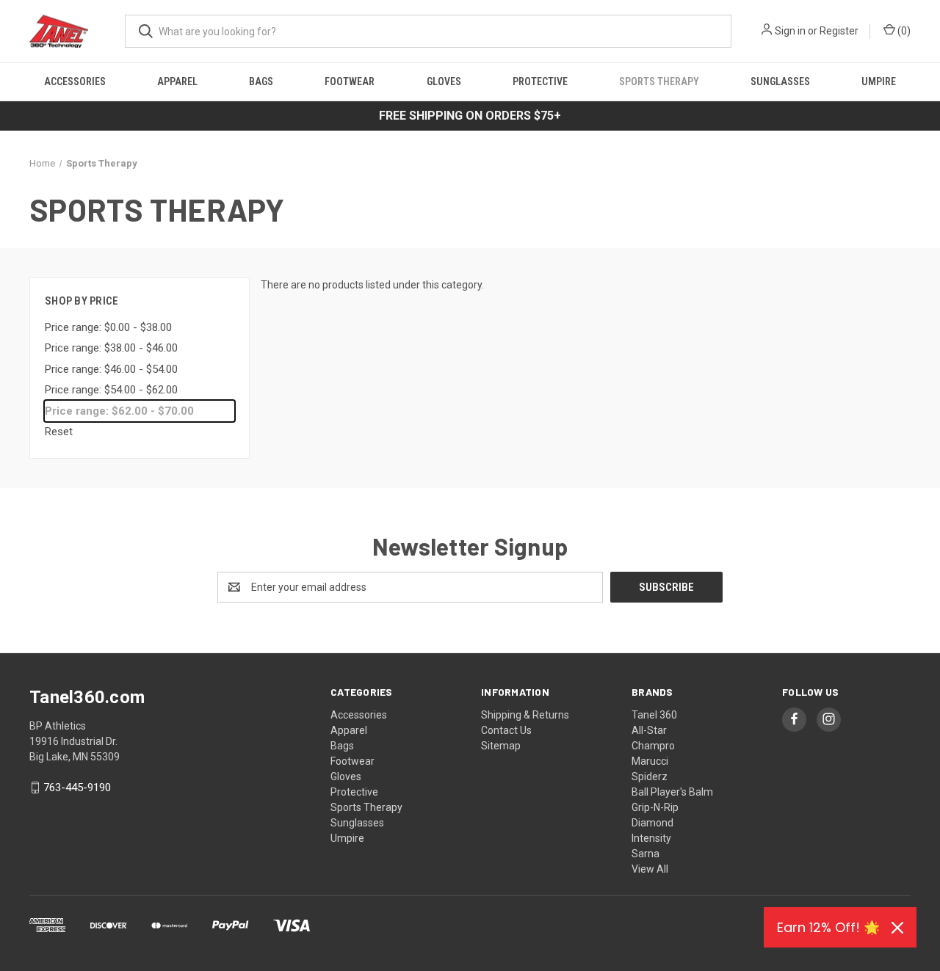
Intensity (651, 838)
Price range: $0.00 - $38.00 (108, 327)
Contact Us (506, 730)
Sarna (645, 853)
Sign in (790, 31)
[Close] (897, 928)
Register (839, 31)
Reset (59, 431)
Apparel (177, 81)
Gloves (444, 81)
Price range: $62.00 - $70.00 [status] (119, 411)
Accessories (75, 81)
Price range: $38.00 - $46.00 (111, 347)
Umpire (878, 81)
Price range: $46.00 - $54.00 (111, 369)
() (903, 31)
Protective (540, 81)
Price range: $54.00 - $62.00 (111, 389)
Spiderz (650, 776)
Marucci (650, 761)
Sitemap (501, 746)
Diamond (652, 823)
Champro (653, 746)
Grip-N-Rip (655, 807)
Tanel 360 (654, 715)
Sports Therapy (659, 81)
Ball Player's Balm (672, 792)
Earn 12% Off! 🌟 (828, 927)
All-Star (649, 730)
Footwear (350, 81)
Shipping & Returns (525, 715)
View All (650, 869)
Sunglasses (780, 81)
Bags (261, 81)
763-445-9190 (77, 787)
